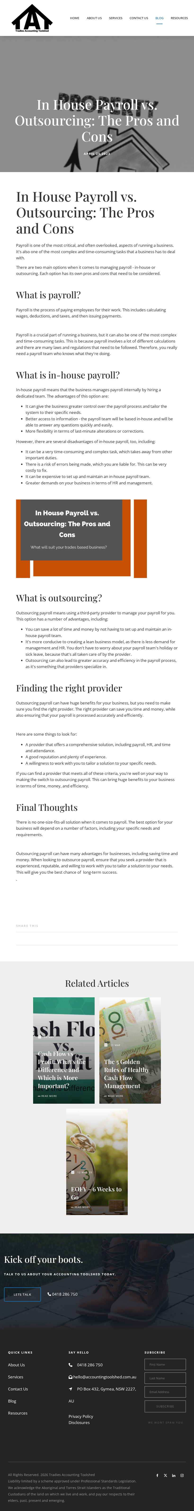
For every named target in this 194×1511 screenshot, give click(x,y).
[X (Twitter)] (165, 1475)
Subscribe (165, 1406)
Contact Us (139, 18)
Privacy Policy (81, 1416)
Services (115, 18)
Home (74, 18)
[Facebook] (157, 1475)
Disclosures (79, 1422)
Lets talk (13, 1290)
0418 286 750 (90, 1365)
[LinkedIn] (174, 1475)
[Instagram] (182, 1475)
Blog (159, 18)
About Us (94, 18)
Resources (179, 18)
